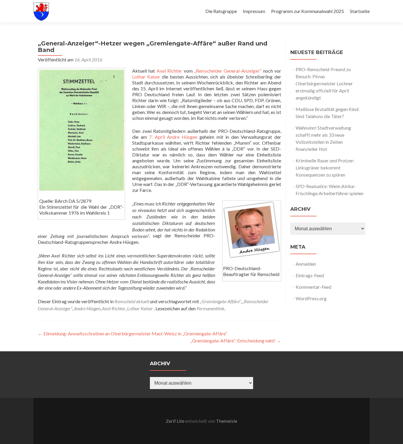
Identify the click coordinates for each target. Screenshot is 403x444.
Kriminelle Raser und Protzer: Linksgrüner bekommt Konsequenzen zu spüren (325, 167)
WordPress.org (311, 298)
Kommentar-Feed (313, 287)
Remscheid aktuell (131, 301)
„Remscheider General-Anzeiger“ (227, 71)
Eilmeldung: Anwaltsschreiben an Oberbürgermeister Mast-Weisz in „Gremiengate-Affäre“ (132, 333)
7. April (157, 137)
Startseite (360, 11)
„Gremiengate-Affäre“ (220, 301)
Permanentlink (210, 308)
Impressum (254, 11)
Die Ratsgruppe (221, 11)
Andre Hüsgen (182, 137)
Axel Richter (169, 71)
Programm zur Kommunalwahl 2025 (307, 11)
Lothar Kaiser (146, 76)
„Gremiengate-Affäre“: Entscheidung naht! (235, 340)
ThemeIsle (226, 421)
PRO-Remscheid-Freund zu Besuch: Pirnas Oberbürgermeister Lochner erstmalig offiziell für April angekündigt (324, 83)
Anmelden (306, 264)
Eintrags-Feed (310, 275)
